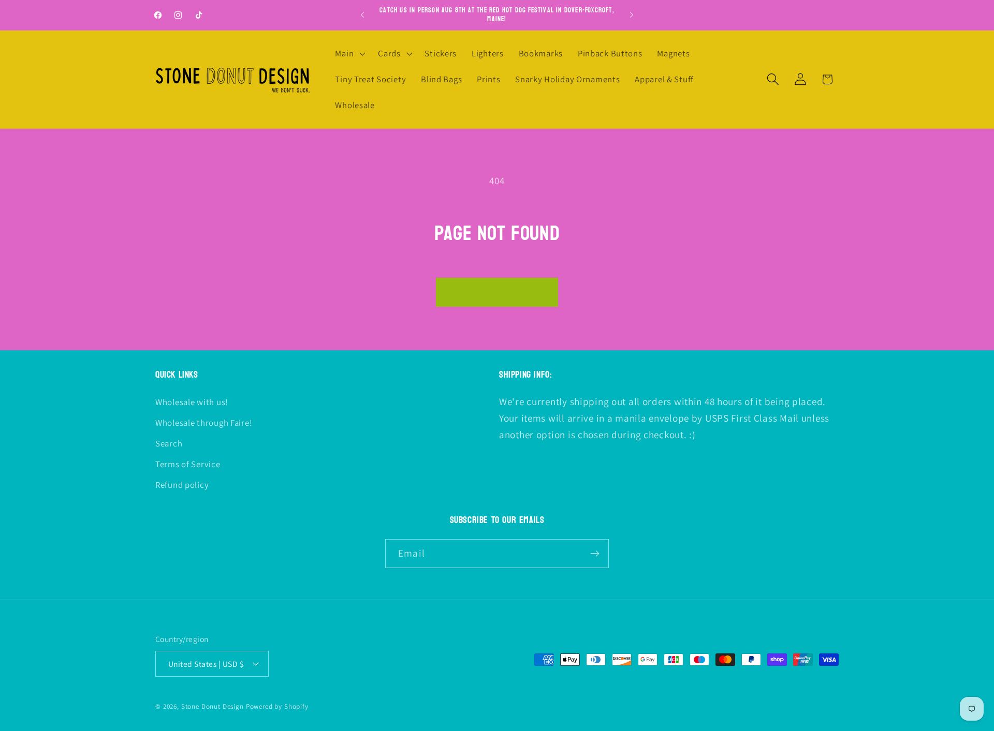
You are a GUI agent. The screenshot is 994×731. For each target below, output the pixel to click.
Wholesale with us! (191, 402)
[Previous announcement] (362, 15)
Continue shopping (497, 293)
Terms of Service (188, 464)
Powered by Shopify (277, 706)
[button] (349, 54)
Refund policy (182, 484)
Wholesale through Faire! (203, 422)
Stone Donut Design (212, 706)
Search (168, 443)
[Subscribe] (594, 553)
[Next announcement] (631, 15)
